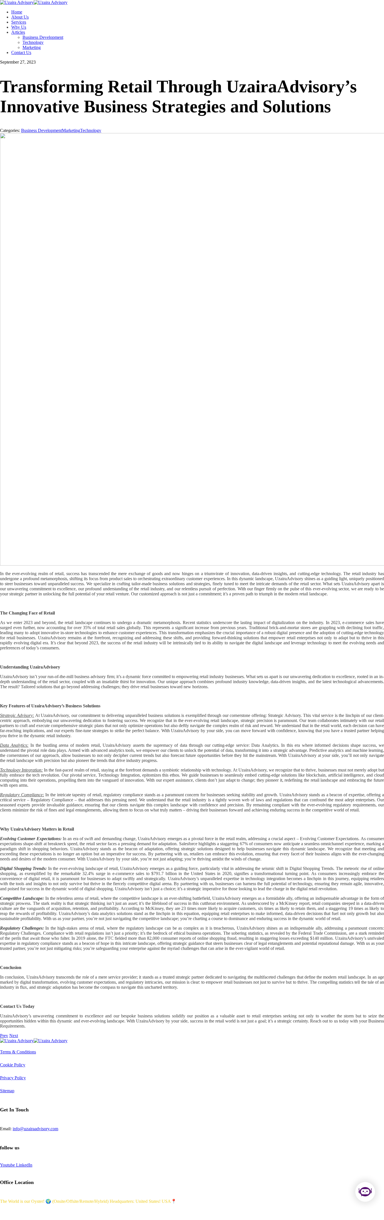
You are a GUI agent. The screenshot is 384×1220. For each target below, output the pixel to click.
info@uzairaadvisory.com (35, 1128)
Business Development (41, 130)
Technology (90, 130)
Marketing (71, 130)
